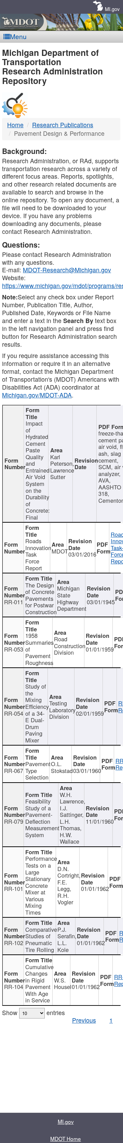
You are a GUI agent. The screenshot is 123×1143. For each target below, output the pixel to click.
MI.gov (112, 8)
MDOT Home (65, 1138)
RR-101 (13, 888)
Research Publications (62, 124)
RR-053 (13, 649)
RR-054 (13, 713)
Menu (18, 36)
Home (15, 124)
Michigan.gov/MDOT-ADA (37, 395)
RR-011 (13, 602)
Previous (84, 1020)
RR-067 (13, 770)
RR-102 (13, 943)
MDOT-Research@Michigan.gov (67, 269)
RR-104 (13, 987)
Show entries (33, 1012)
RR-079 (13, 821)
